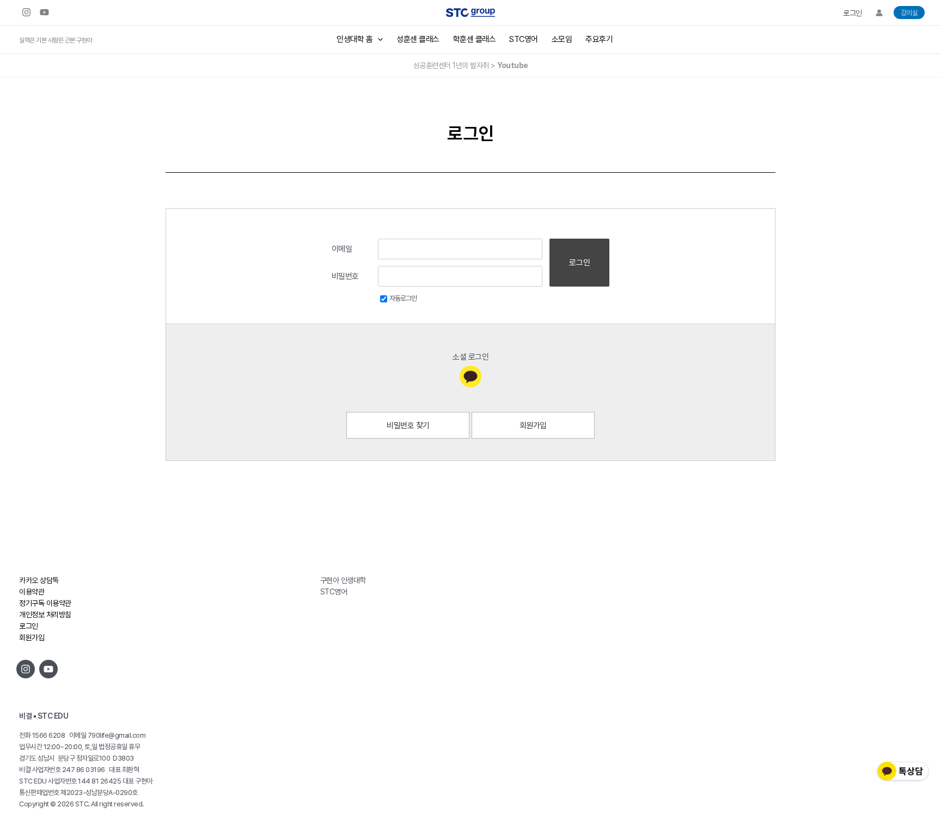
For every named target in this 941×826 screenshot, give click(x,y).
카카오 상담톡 (39, 580)
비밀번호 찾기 (408, 425)
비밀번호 (345, 276)
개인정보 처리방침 (45, 614)
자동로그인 (403, 298)
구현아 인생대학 (343, 580)
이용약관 (31, 591)
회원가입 (533, 425)
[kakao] (470, 376)
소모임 (562, 39)
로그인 (852, 13)
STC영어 (523, 39)
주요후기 (599, 39)
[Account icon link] (879, 12)
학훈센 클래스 (474, 39)
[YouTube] (44, 12)
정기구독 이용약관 (45, 603)
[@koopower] (48, 669)
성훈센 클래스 (417, 39)
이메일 (342, 249)
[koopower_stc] (26, 12)
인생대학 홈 (354, 39)
